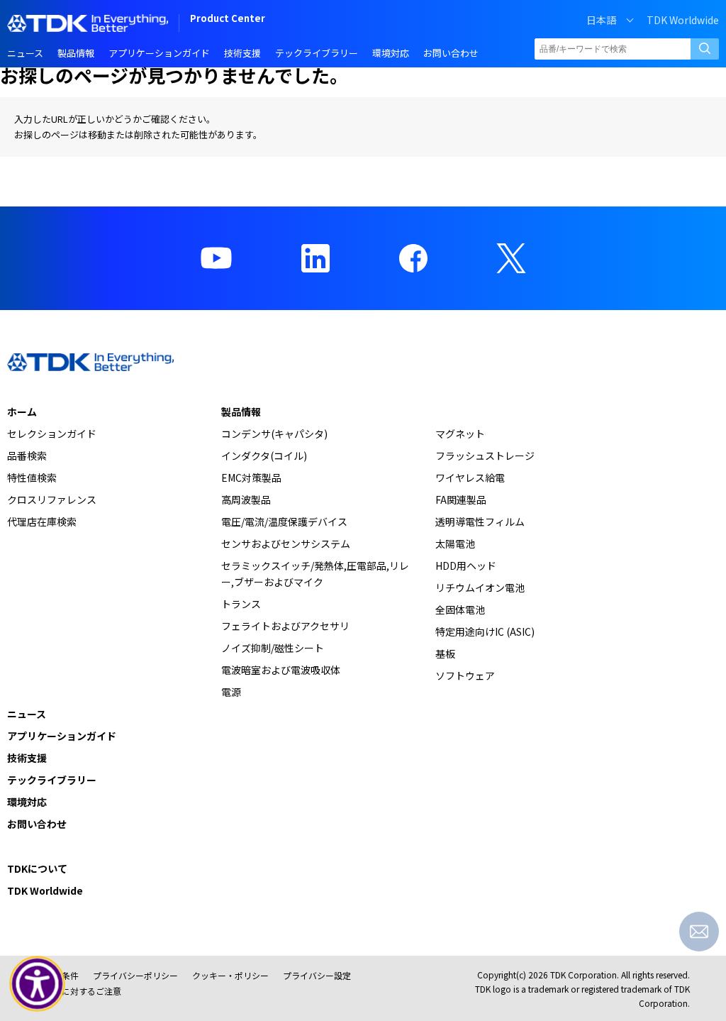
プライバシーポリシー (135, 975)
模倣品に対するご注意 (78, 991)
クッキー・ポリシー (230, 975)
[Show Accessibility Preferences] (37, 984)
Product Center (227, 19)
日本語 (601, 20)
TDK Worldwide (683, 20)
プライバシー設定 (317, 975)
